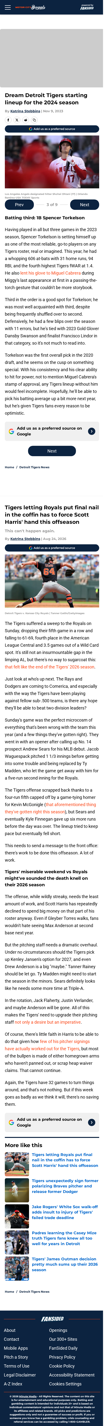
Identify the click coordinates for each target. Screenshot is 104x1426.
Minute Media (28, 1396)
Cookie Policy (62, 1366)
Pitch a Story (16, 1357)
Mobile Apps (16, 1348)
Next (84, 204)
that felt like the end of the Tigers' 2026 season (49, 666)
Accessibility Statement (72, 1374)
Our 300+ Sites (63, 1339)
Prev (19, 204)
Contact (11, 1339)
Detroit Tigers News (34, 467)
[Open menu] (8, 7)
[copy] (34, 120)
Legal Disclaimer (20, 1374)
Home (9, 467)
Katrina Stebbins (25, 111)
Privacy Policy (62, 1357)
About (9, 1330)
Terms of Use (17, 1366)
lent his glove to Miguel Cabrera (50, 273)
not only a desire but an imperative (48, 1022)
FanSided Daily (63, 1348)
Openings (58, 1330)
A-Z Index (13, 1383)
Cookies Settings (65, 1383)
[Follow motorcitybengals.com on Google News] (91, 431)
